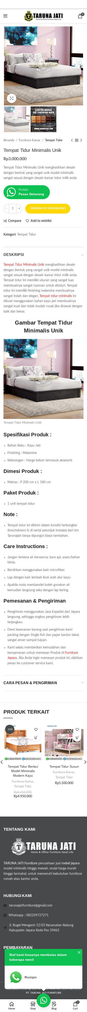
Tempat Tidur (54, 140)
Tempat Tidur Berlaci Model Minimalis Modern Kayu (23, 771)
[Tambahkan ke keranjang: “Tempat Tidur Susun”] (77, 738)
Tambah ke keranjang (48, 208)
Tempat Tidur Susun (64, 766)
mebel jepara (70, 863)
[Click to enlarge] (11, 98)
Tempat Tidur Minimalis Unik (23, 264)
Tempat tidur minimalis (55, 296)
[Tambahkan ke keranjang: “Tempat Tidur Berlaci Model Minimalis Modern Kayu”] (36, 738)
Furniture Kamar (30, 140)
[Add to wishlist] (36, 729)
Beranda (9, 140)
